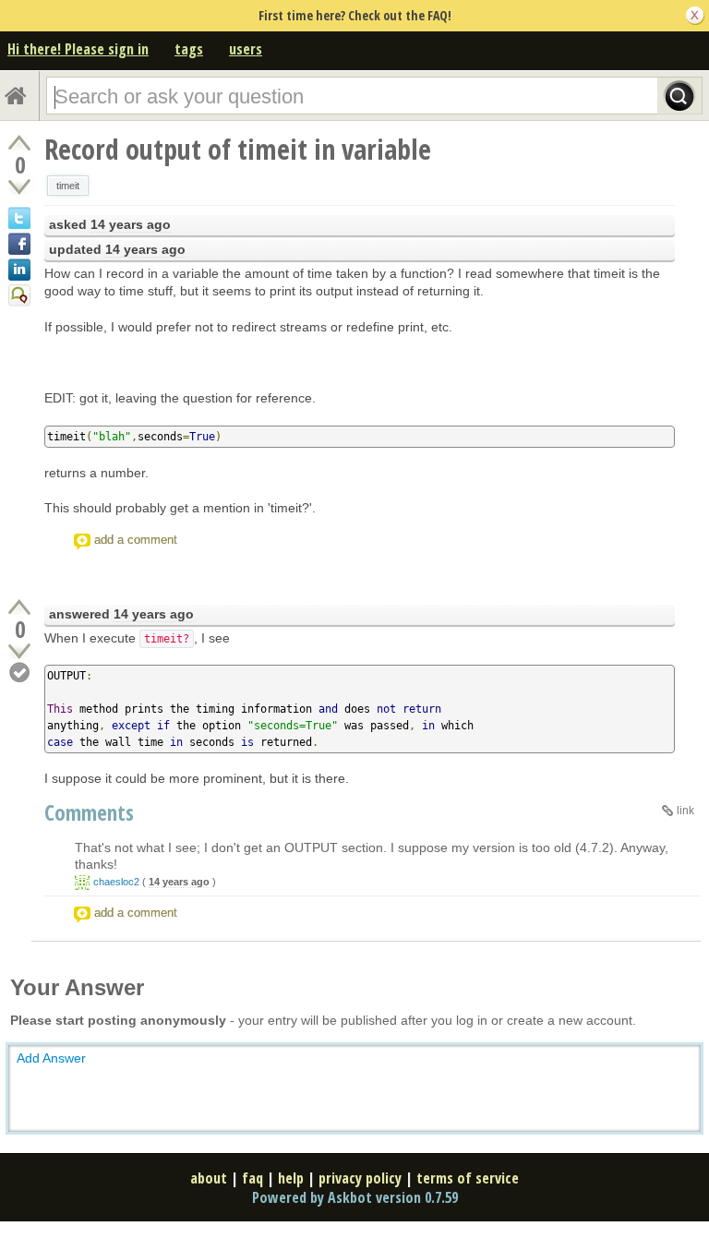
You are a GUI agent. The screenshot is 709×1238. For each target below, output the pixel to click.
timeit (67, 185)
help (291, 1178)
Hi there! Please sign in (78, 49)
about (208, 1178)
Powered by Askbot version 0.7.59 (355, 1197)
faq (252, 1178)
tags (188, 49)
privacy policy (360, 1178)
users (245, 49)
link (685, 810)
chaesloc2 (116, 881)
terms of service (467, 1178)
